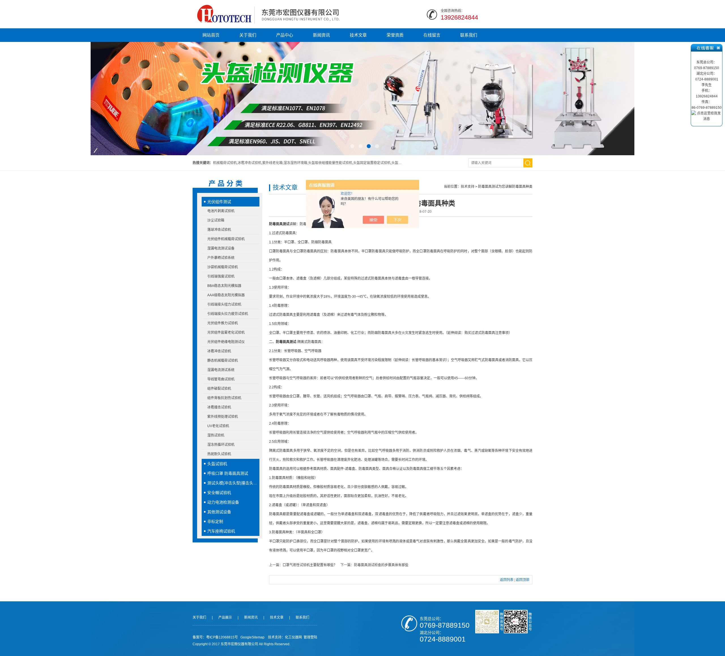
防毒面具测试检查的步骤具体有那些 (381, 565)
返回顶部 (522, 580)
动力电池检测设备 (223, 502)
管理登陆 (310, 637)
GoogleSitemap (252, 637)
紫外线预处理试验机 (222, 417)
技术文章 (358, 35)
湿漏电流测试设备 (220, 248)
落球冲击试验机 (219, 230)
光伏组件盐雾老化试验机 (226, 333)
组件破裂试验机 (219, 389)
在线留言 (431, 35)
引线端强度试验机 (220, 276)
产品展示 (225, 617)
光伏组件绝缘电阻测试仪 (226, 342)
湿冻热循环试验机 (220, 445)
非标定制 (215, 521)
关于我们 (247, 35)
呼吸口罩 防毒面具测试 (227, 473)
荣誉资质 (395, 35)
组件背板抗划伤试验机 (224, 398)
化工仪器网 (293, 637)
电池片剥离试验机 (220, 211)
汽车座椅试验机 (221, 531)
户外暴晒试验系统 (220, 258)
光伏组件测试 (219, 201)
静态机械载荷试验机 (222, 361)
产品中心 (284, 35)
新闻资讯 (321, 35)
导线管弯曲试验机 (220, 379)
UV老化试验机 (218, 426)
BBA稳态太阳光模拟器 (224, 286)
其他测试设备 (219, 512)
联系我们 (468, 35)
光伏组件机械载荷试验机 (226, 239)
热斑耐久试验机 (219, 454)
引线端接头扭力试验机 (224, 304)
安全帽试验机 (219, 492)
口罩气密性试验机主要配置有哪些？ (310, 565)
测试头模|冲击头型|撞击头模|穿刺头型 (233, 483)
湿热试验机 (215, 435)
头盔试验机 (217, 463)
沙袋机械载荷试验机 (222, 267)
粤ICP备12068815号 (222, 637)
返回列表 (506, 580)
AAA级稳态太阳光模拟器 (226, 295)
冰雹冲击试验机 (219, 351)
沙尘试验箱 (215, 220)
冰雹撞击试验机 (219, 407)
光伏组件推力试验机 (222, 323)
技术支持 (467, 187)
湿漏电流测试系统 (220, 370)
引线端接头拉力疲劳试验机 (227, 314)
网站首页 (210, 35)
